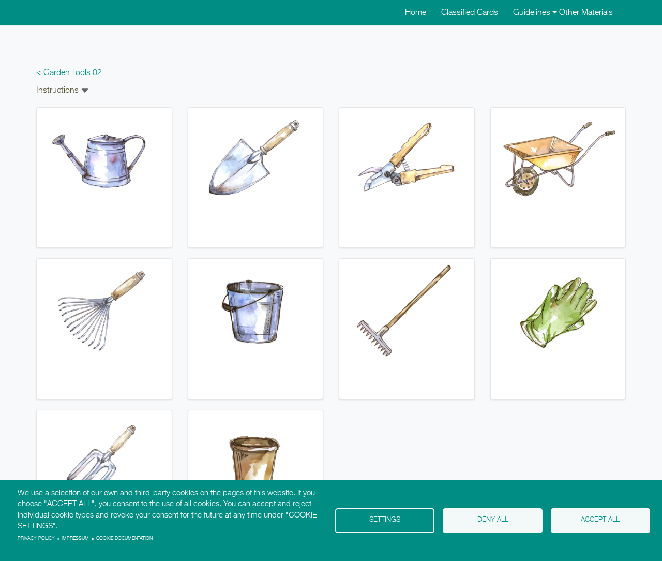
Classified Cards (469, 13)
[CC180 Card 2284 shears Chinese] (406, 159)
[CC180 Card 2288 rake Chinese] (406, 311)
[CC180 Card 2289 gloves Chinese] (558, 311)
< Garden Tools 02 (69, 73)
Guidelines (532, 13)
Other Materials (586, 13)
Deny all (492, 519)
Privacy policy (36, 538)
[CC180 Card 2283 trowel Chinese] (255, 159)
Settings (384, 519)
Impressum (75, 538)
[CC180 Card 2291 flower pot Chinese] (255, 462)
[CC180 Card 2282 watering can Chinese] (104, 159)
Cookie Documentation (124, 538)
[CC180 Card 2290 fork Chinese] (104, 462)
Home (415, 13)
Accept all (600, 519)
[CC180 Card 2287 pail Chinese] (255, 311)
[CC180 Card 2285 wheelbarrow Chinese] (558, 159)
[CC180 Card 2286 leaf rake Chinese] (104, 311)
